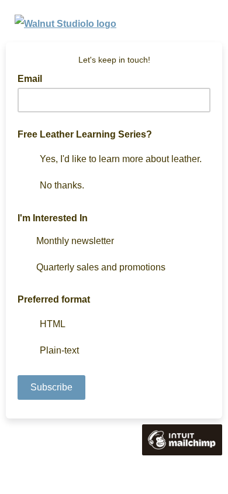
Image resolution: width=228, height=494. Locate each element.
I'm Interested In (53, 218)
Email (33, 77)
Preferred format (54, 299)
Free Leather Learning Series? (85, 134)
